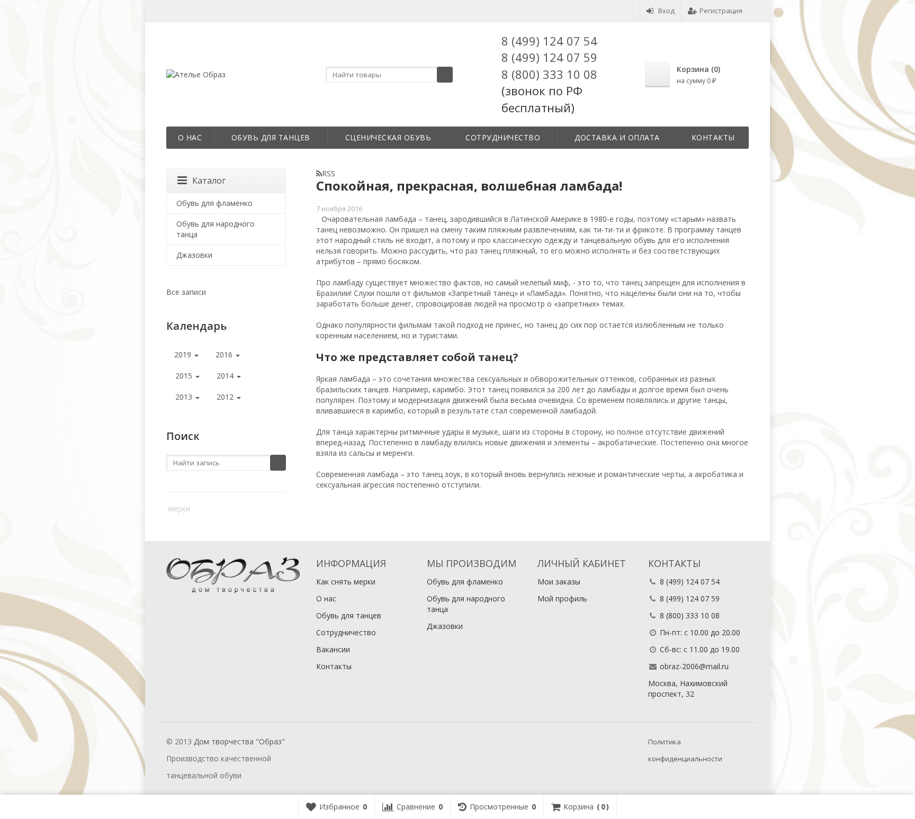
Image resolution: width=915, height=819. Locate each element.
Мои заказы (558, 582)
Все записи (186, 292)
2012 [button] (226, 397)
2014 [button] (226, 376)
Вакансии (333, 649)
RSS (328, 173)
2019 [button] (183, 354)
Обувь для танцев (270, 137)
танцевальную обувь (618, 240)
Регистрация (720, 10)
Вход (666, 10)
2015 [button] (184, 376)
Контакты (713, 137)
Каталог (209, 180)
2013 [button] (184, 397)
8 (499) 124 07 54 (549, 41)
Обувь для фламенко (214, 203)
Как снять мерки (345, 582)
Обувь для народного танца (215, 229)
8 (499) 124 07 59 (549, 57)
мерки (179, 508)
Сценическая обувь (388, 137)
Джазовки (194, 255)
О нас (190, 137)
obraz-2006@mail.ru (694, 666)
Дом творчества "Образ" (239, 741)
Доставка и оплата (617, 137)
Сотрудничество (502, 137)
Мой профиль (562, 598)
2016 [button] (225, 354)
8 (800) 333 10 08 (549, 74)
